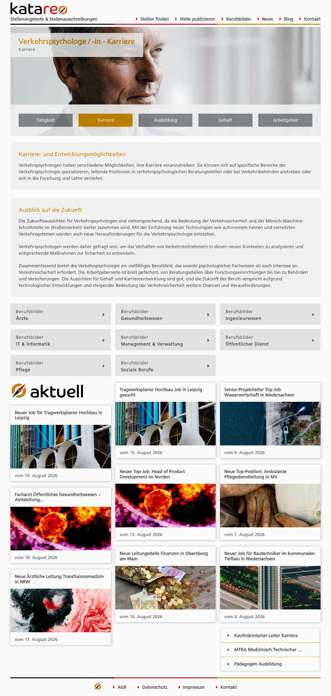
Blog (288, 19)
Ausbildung (165, 120)
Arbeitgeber (285, 120)
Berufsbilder (238, 19)
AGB (121, 687)
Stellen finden (154, 19)
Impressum (193, 687)
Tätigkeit (46, 120)
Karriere (105, 120)
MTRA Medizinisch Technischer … (268, 649)
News (267, 19)
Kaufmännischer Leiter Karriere (266, 635)
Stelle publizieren (197, 19)
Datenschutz (154, 687)
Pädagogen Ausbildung (258, 664)
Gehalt (225, 120)
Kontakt (312, 19)
